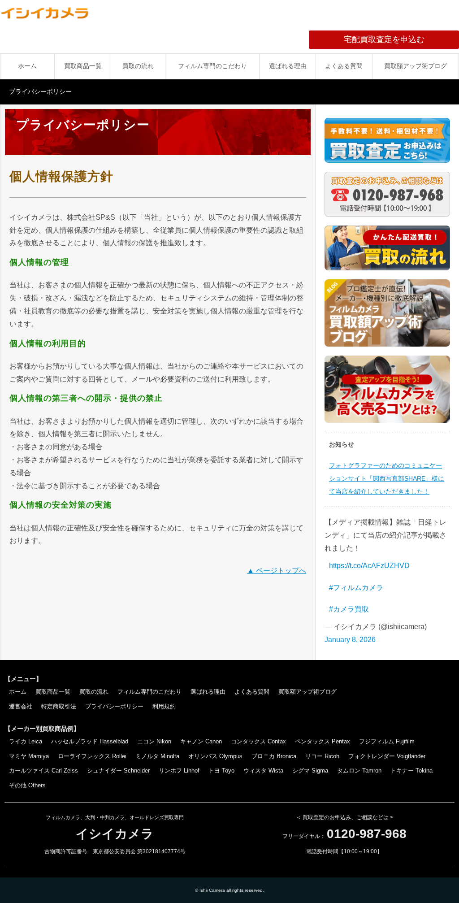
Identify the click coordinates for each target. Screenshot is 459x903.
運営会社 (20, 706)
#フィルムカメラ (356, 587)
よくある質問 (344, 66)
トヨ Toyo (221, 770)
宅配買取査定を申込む (401, 39)
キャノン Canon (201, 741)
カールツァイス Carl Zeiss (43, 770)
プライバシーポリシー (114, 706)
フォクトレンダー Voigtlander (386, 756)
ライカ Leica (25, 741)
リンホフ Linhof (179, 770)
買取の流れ (138, 66)
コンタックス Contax (258, 741)
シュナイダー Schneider (118, 770)
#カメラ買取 (349, 609)
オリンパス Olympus (215, 756)
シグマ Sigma (310, 770)
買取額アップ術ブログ (415, 66)
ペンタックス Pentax (322, 741)
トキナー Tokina (411, 770)
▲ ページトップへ (276, 570)
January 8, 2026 (350, 639)
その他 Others (27, 785)
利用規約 (164, 706)
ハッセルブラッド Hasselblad (89, 741)
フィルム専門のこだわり (212, 66)
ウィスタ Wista (263, 770)
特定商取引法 (58, 706)
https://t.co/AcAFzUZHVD (369, 565)
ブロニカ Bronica (273, 756)
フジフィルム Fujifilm (387, 741)
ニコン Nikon (154, 741)
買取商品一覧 (83, 66)
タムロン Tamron (359, 770)
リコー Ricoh (322, 756)
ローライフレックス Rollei (92, 756)
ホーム (27, 66)
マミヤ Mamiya (29, 756)
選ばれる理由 (288, 66)
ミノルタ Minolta (157, 756)
